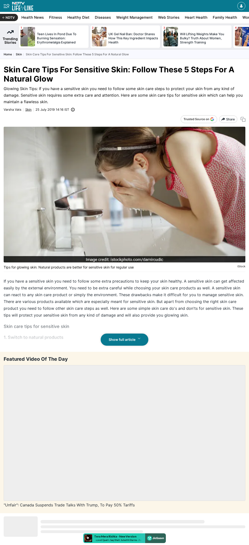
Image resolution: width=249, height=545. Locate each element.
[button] (241, 6)
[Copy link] (243, 119)
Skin (19, 54)
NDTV (10, 17)
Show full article (122, 339)
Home (8, 54)
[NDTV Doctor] (22, 5)
